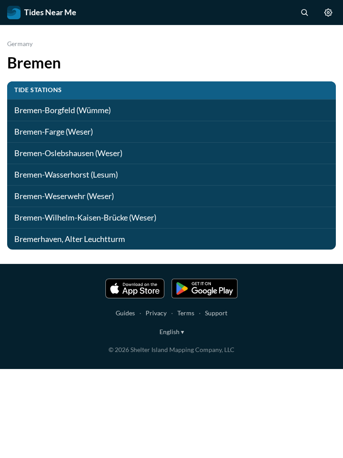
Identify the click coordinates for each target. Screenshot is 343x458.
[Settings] (328, 12)
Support (216, 313)
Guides (125, 313)
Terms (185, 313)
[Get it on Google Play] (205, 288)
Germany (20, 43)
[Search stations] (304, 12)
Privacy (156, 313)
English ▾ (171, 331)
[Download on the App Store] (134, 288)
